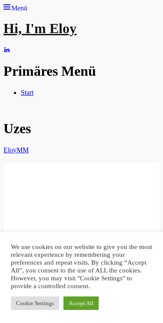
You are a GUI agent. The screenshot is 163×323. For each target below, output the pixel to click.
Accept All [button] (81, 303)
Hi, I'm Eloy (40, 28)
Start (27, 92)
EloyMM (16, 150)
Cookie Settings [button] (35, 303)
